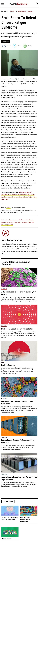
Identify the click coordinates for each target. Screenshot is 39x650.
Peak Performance (8, 365)
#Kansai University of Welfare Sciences (13, 222)
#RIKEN (10, 225)
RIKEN (8, 208)
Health (12, 11)
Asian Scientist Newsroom (25, 11)
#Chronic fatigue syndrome (10, 220)
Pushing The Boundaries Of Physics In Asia (17, 329)
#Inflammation (24, 220)
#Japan (31, 220)
